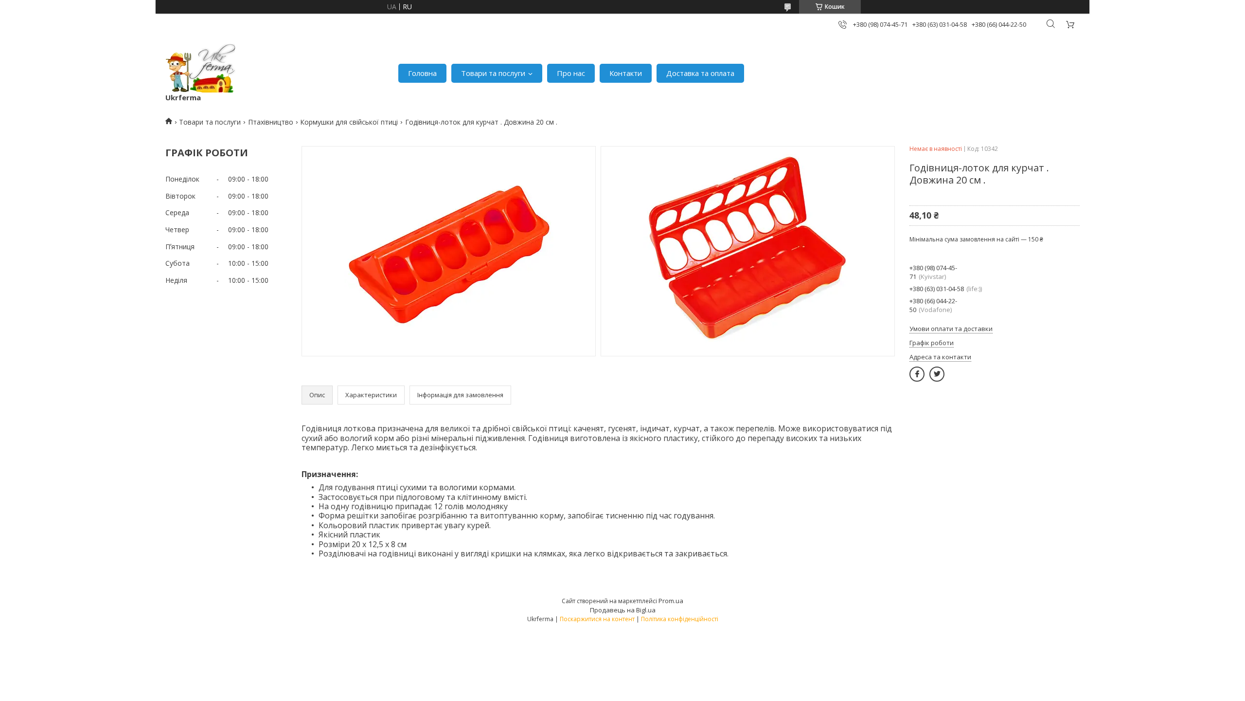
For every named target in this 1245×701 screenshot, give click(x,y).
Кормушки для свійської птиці (349, 122)
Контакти (625, 73)
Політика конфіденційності (679, 619)
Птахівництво (270, 122)
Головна (422, 73)
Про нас (571, 73)
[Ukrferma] (200, 68)
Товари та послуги (493, 73)
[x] (936, 374)
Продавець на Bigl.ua (623, 610)
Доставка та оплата (700, 73)
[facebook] (917, 374)
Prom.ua (670, 600)
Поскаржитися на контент (597, 619)
